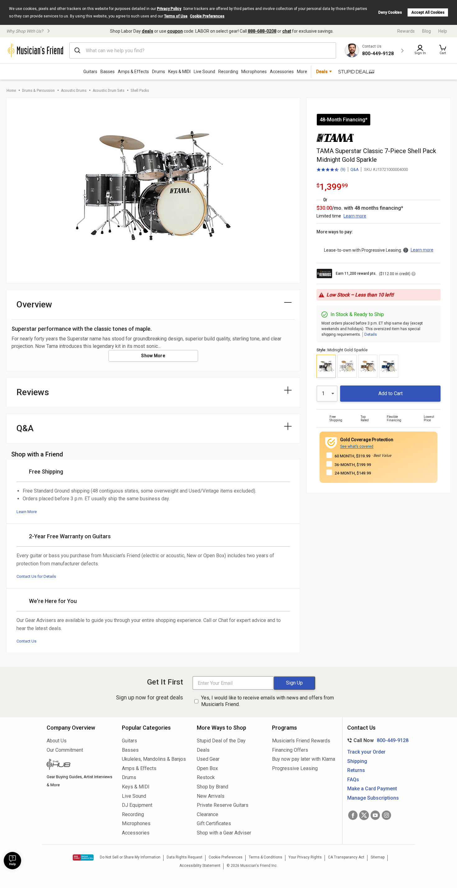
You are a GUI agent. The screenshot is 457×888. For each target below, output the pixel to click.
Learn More (26, 511)
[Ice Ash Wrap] (347, 366)
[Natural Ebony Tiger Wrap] (367, 366)
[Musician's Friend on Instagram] (386, 815)
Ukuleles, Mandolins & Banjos (154, 759)
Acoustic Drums (73, 90)
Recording (228, 71)
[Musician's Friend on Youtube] (375, 815)
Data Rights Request (184, 857)
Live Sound (204, 71)
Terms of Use (175, 16)
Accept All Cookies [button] (428, 12)
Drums (158, 71)
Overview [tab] (34, 304)
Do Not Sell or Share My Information (130, 857)
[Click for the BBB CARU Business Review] (83, 857)
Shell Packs (140, 90)
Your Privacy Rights (305, 857)
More (302, 71)
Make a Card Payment (372, 789)
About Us (57, 741)
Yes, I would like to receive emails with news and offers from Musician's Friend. (267, 701)
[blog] (80, 765)
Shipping (357, 761)
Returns (356, 770)
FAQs (353, 780)
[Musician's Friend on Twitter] (364, 815)
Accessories (282, 71)
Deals (203, 750)
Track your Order (366, 752)
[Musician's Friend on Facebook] (352, 815)
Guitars (90, 71)
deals (147, 31)
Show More (153, 355)
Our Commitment (65, 750)
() (330, 170)
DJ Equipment (137, 805)
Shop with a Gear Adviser (224, 833)
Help (442, 31)
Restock (206, 777)
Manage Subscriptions (373, 798)
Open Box (207, 768)
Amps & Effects (133, 71)
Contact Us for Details (36, 576)
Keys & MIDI (179, 71)
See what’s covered (356, 446)
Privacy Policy (169, 9)
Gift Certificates (214, 823)
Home (11, 90)
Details (370, 334)
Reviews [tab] (32, 392)
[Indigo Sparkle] (388, 366)
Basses (107, 71)
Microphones (254, 71)
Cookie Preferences (207, 16)
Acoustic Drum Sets (108, 90)
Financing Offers (290, 750)
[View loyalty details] (413, 275)
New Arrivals (210, 796)
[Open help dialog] (12, 860)
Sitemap (378, 857)
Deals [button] (322, 71)
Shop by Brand (212, 787)
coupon (175, 31)
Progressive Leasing (295, 768)
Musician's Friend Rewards (301, 741)
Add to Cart (390, 393)
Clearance (207, 814)
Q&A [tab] (25, 428)
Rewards (406, 31)
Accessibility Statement (199, 865)
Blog (426, 31)
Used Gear (208, 759)
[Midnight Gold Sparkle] (326, 366)
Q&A (354, 169)
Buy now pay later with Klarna (303, 759)
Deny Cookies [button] (390, 12)
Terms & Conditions (265, 857)
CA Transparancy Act (346, 857)
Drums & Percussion (38, 90)
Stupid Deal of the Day (221, 741)
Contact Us (26, 641)
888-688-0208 (262, 31)
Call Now (376, 740)
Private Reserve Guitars (222, 805)
